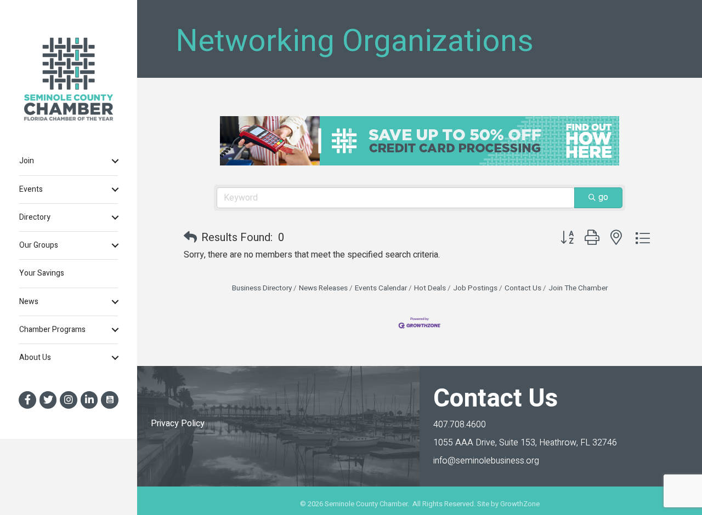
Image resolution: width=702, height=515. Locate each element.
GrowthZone (520, 504)
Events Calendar (381, 288)
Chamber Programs (52, 329)
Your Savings (41, 273)
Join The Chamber (578, 288)
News (28, 301)
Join (26, 161)
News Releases (323, 288)
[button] (190, 238)
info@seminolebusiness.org (486, 460)
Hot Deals (430, 288)
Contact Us (523, 288)
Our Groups (38, 245)
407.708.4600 (459, 424)
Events (31, 189)
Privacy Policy (178, 423)
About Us (35, 357)
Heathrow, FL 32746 (525, 442)
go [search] (603, 197)
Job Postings (475, 288)
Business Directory (262, 288)
